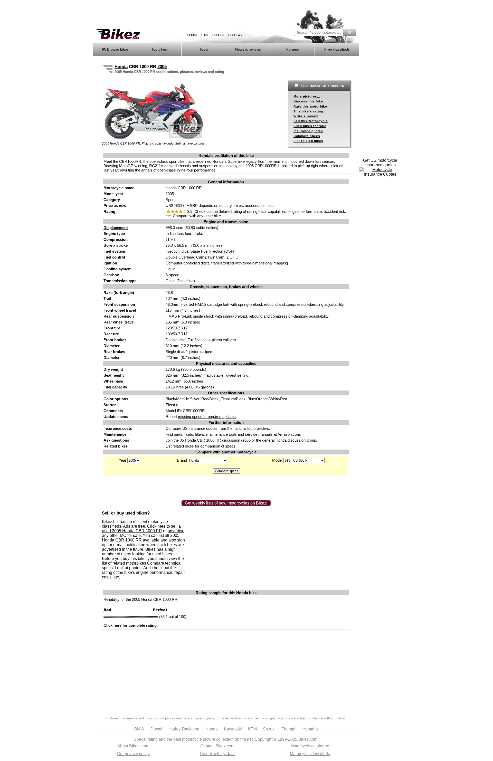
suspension (124, 304)
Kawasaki (233, 729)
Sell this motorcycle (310, 121)
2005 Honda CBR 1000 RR (322, 86)
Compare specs (306, 136)
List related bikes (308, 141)
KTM (252, 729)
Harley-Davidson (183, 729)
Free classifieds (337, 49)
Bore (107, 245)
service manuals (259, 434)
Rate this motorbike (310, 106)
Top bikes (159, 49)
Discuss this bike (308, 101)
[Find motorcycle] (349, 32)
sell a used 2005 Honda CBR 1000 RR (141, 528)
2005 (162, 66)
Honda (121, 66)
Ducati (156, 729)
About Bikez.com (132, 746)
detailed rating (230, 211)
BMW (139, 729)
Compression (115, 239)
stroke (122, 245)
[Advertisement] (185, 14)
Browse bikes (117, 49)
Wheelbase (113, 381)
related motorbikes (129, 563)
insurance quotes (203, 428)
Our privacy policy (133, 754)
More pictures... (306, 96)
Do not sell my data (217, 754)
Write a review (305, 116)
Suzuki (269, 729)
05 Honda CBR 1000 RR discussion (210, 440)
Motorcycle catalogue (309, 746)
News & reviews (248, 49)
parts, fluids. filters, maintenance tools (205, 434)
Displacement (115, 227)
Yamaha (310, 729)
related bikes (183, 446)
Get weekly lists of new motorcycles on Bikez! (226, 503)
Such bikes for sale (309, 126)
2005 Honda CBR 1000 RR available (140, 537)
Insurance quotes (308, 131)
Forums (292, 49)
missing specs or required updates (207, 416)
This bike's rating (308, 111)
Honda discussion (291, 440)
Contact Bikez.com (217, 746)
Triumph (289, 729)
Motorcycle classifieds (310, 754)
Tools (204, 49)
